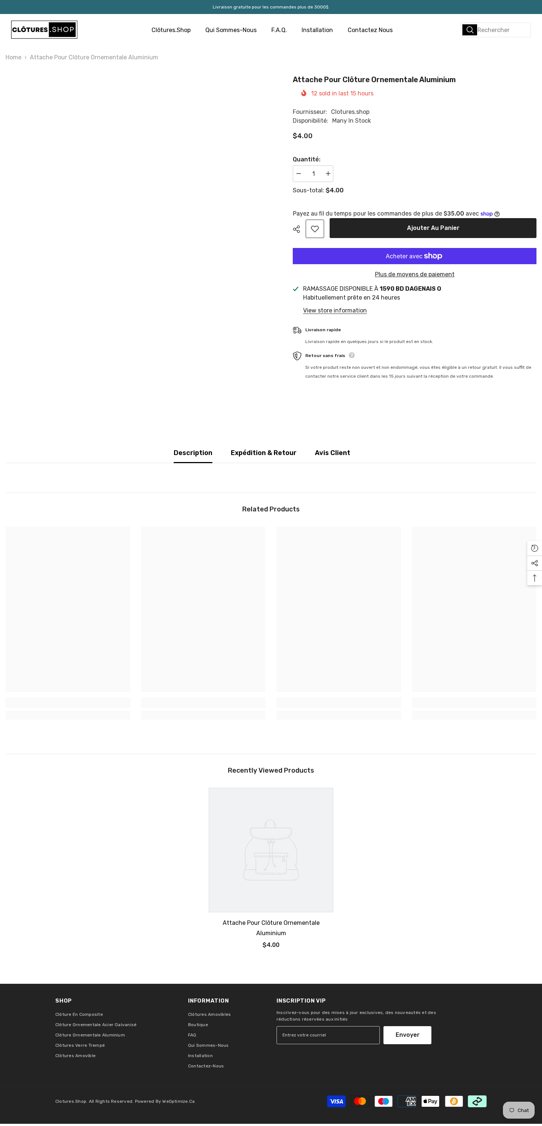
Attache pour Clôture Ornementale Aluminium (271, 928)
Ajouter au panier (433, 227)
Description (193, 453)
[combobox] (496, 29)
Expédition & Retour (263, 453)
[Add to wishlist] (315, 229)
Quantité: (306, 159)
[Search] (496, 29)
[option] (271, 871)
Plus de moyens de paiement (415, 274)
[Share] (299, 229)
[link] (68, 702)
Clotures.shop (350, 111)
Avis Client (332, 453)
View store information (335, 310)
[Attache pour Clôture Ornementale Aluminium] (271, 850)
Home (13, 57)
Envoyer (408, 1034)
